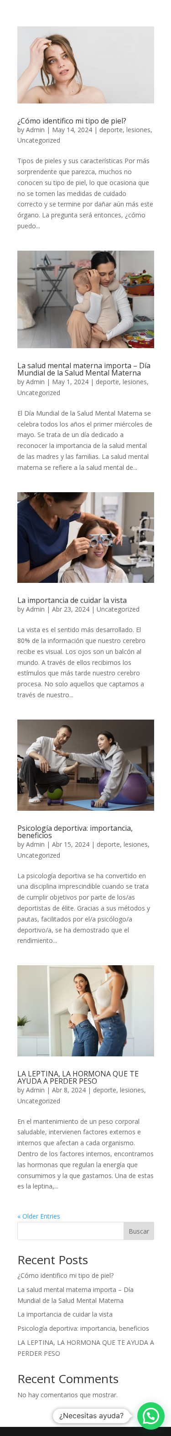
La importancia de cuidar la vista (72, 600)
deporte (111, 129)
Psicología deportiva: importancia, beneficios (75, 831)
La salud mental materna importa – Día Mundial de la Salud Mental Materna (83, 369)
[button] (151, 1416)
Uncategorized (38, 140)
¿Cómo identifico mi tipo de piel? (71, 121)
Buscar (139, 1231)
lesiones (138, 129)
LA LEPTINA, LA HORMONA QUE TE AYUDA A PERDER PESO (78, 1077)
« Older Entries (38, 1216)
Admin (35, 129)
